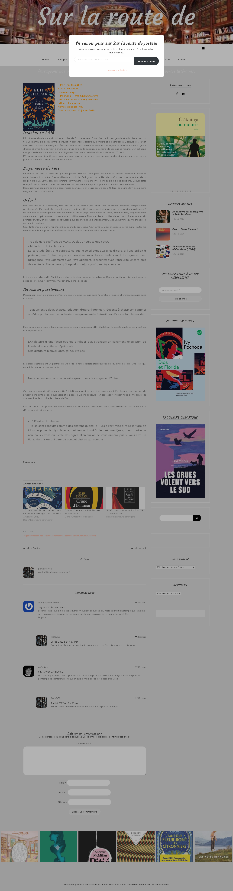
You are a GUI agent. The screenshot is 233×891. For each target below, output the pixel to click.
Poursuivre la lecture (116, 69)
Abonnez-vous (146, 61)
